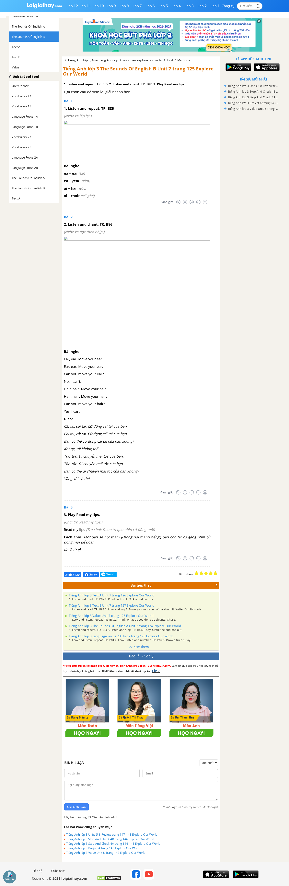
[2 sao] (201, 573)
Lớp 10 (98, 6)
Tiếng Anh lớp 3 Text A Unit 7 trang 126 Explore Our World (111, 595)
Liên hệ (37, 871)
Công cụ (228, 6)
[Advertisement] (253, 174)
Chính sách (58, 871)
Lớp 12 (72, 6)
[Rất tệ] (178, 202)
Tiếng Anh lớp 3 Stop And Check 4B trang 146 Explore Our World (110, 839)
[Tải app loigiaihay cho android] (238, 67)
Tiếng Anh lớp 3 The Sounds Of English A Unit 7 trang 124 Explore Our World (124, 626)
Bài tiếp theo (141, 585)
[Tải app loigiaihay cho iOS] (266, 67)
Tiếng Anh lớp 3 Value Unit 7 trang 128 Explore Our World (111, 616)
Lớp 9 (111, 6)
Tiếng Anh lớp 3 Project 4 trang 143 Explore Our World (103, 848)
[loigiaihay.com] (44, 7)
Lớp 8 (124, 6)
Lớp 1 (215, 6)
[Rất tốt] (205, 202)
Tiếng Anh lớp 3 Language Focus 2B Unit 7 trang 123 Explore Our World (121, 636)
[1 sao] (196, 573)
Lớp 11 (85, 6)
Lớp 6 (150, 6)
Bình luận (74, 574)
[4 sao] (210, 573)
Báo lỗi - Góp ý (141, 656)
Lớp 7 (137, 6)
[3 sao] (206, 573)
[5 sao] (215, 573)
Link (156, 670)
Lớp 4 (176, 6)
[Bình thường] (191, 202)
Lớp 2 (202, 6)
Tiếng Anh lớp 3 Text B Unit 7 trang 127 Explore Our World (111, 605)
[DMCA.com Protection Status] (109, 879)
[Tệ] (185, 202)
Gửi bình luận (76, 806)
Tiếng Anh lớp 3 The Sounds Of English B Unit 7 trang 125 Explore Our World (138, 71)
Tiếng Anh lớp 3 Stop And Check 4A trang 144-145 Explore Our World (113, 843)
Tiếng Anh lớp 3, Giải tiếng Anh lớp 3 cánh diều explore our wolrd (115, 60)
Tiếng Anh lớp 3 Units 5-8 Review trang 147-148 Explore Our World (111, 834)
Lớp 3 (189, 6)
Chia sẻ (92, 574)
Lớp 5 (163, 6)
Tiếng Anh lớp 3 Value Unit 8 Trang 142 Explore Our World (105, 853)
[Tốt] (198, 202)
